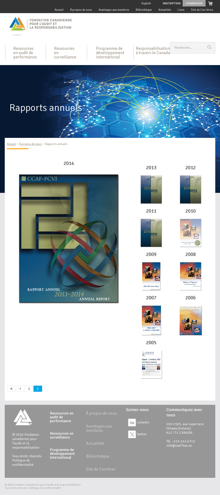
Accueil (59, 10)
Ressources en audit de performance (25, 53)
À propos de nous (81, 10)
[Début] (11, 388)
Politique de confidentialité (23, 462)
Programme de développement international (110, 53)
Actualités (164, 10)
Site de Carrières (202, 10)
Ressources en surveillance (65, 53)
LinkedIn (142, 422)
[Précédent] (20, 388)
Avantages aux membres (114, 10)
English (146, 3)
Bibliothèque (144, 10)
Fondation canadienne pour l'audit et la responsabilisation (47, 484)
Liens (181, 10)
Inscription (171, 3)
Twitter (141, 434)
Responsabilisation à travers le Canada (153, 50)
